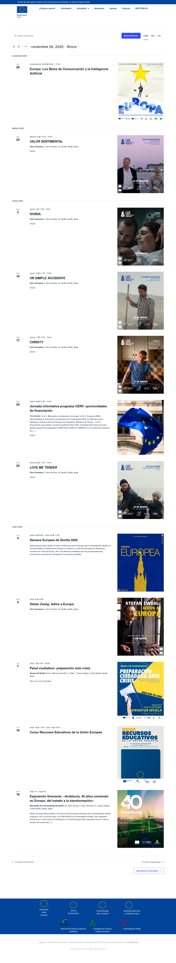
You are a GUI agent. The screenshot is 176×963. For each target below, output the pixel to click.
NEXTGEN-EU (141, 8)
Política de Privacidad (86, 949)
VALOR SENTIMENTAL (46, 141)
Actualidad (82, 8)
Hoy (25, 46)
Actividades (66, 8)
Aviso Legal (73, 949)
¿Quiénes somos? (47, 8)
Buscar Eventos (131, 35)
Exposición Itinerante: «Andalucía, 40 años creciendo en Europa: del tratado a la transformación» (69, 798)
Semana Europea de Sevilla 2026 (54, 540)
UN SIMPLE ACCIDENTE (47, 278)
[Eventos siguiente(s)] (18, 46)
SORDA (35, 214)
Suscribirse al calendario (147, 870)
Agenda (113, 8)
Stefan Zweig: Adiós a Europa (52, 604)
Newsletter (99, 8)
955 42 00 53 (133, 942)
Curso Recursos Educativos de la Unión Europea (66, 732)
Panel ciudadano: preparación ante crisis (60, 668)
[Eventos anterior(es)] (13, 46)
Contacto (126, 8)
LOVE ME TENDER (43, 467)
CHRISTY (36, 342)
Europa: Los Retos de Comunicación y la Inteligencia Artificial (69, 71)
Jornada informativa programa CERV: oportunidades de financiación (68, 408)
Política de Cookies (100, 949)
